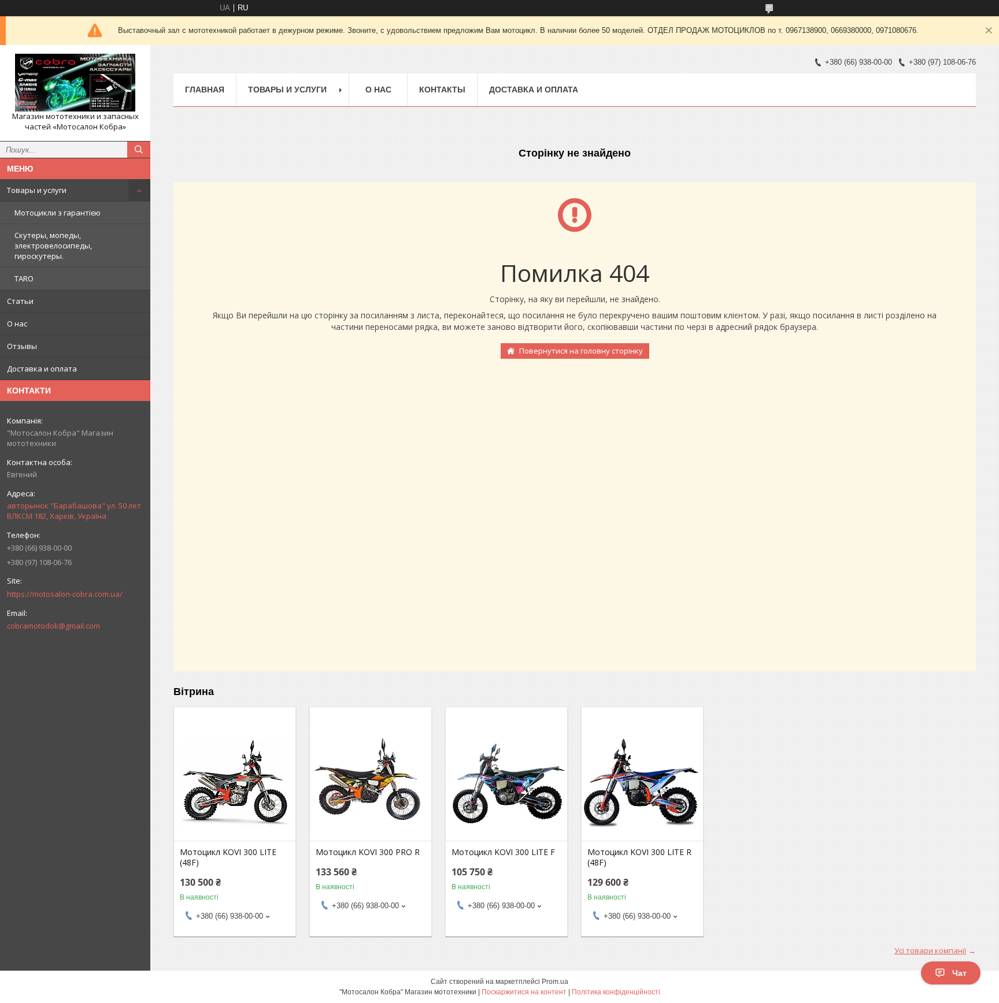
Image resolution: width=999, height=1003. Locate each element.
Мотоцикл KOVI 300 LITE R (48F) (639, 857)
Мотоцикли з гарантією (57, 212)
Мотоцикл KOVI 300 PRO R (368, 852)
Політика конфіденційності (616, 992)
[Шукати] (138, 149)
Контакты (442, 89)
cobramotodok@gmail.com (53, 626)
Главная (204, 89)
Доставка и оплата (42, 368)
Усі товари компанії (930, 950)
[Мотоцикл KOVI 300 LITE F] (506, 783)
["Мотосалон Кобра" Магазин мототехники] (75, 83)
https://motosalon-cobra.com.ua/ (65, 594)
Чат (959, 973)
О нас (17, 323)
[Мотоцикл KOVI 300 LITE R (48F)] (642, 783)
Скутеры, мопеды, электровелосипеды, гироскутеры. (53, 245)
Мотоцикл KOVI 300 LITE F (503, 852)
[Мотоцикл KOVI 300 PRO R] (370, 783)
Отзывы (22, 346)
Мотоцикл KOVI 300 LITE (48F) (228, 857)
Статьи (20, 301)
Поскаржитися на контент (524, 992)
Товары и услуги (36, 190)
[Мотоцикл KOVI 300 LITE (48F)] (234, 783)
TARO (24, 278)
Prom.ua (555, 982)
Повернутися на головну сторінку (581, 351)
